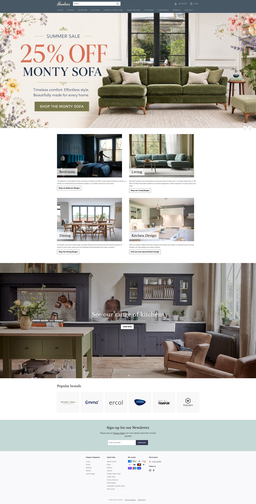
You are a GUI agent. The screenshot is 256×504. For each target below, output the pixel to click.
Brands (177, 10)
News (109, 464)
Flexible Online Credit (113, 474)
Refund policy (111, 483)
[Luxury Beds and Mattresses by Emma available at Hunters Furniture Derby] (92, 402)
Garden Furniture (113, 10)
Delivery (109, 468)
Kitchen (95, 10)
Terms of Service (112, 480)
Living (60, 10)
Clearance (163, 10)
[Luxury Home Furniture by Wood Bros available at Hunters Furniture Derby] (188, 402)
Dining (70, 10)
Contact (189, 10)
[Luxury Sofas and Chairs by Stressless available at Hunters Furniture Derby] (140, 402)
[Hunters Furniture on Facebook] (154, 470)
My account (111, 489)
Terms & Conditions (130, 500)
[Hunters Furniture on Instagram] (150, 470)
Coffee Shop (111, 477)
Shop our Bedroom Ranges (69, 188)
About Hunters (111, 461)
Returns (109, 471)
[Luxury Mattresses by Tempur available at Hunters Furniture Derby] (164, 402)
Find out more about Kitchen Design (145, 252)
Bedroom (82, 10)
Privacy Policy (119, 433)
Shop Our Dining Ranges (68, 252)
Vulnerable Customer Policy (116, 486)
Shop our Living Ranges (140, 190)
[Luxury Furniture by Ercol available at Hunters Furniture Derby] (116, 402)
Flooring (149, 10)
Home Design (133, 10)
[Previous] (245, 128)
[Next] (250, 128)
